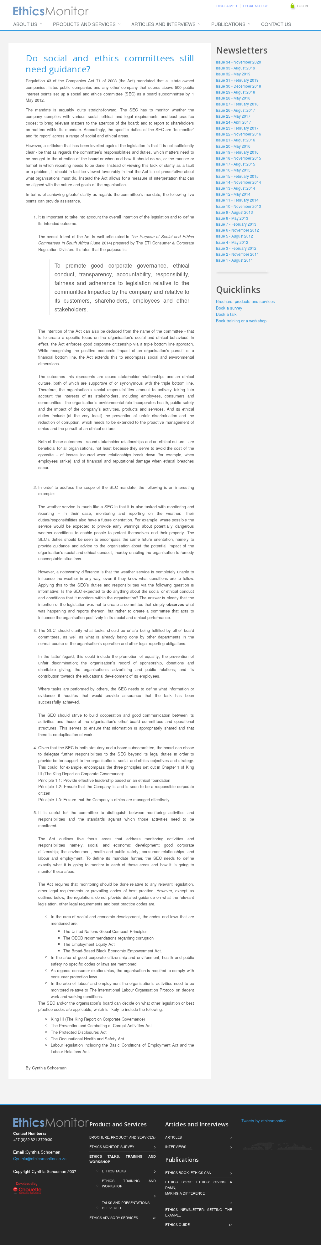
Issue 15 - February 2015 (237, 176)
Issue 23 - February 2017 (237, 128)
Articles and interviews (163, 24)
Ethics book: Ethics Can (188, 1172)
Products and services (84, 24)
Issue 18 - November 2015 (238, 158)
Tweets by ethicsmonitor (263, 1121)
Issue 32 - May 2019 (233, 73)
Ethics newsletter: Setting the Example (198, 1212)
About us (25, 24)
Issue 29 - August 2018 (235, 92)
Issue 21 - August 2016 (235, 139)
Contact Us (276, 24)
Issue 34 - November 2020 (238, 61)
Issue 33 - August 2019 (235, 67)
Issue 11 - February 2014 (237, 199)
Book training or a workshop (241, 321)
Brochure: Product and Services (121, 1137)
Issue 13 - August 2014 (235, 188)
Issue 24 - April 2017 (233, 122)
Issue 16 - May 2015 (233, 169)
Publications (228, 24)
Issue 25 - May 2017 (233, 116)
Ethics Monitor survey (111, 1146)
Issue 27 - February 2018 (237, 103)
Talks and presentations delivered (126, 1205)
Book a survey (229, 308)
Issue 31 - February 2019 (237, 80)
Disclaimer (226, 5)
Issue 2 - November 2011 (237, 254)
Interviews (175, 1146)
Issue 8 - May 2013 (232, 218)
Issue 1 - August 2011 (234, 260)
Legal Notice (255, 5)
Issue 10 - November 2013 (238, 206)
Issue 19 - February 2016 (237, 152)
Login (302, 5)
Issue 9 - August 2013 (234, 212)
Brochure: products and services (245, 301)
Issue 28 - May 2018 (233, 97)
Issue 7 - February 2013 (236, 224)
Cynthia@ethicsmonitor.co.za (39, 1158)
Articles (173, 1137)
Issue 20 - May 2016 (233, 146)
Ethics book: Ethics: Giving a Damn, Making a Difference (198, 1187)
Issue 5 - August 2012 (234, 235)
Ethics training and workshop (129, 1183)
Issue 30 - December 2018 (238, 86)
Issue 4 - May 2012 (232, 242)
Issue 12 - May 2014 (233, 194)
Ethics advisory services (113, 1217)
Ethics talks (115, 1170)
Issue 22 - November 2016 (238, 133)
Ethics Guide (177, 1224)
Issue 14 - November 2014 (238, 182)
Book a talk (226, 314)
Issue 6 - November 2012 (237, 230)
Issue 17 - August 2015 (235, 164)
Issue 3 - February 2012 (236, 248)
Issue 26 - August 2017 (235, 110)
